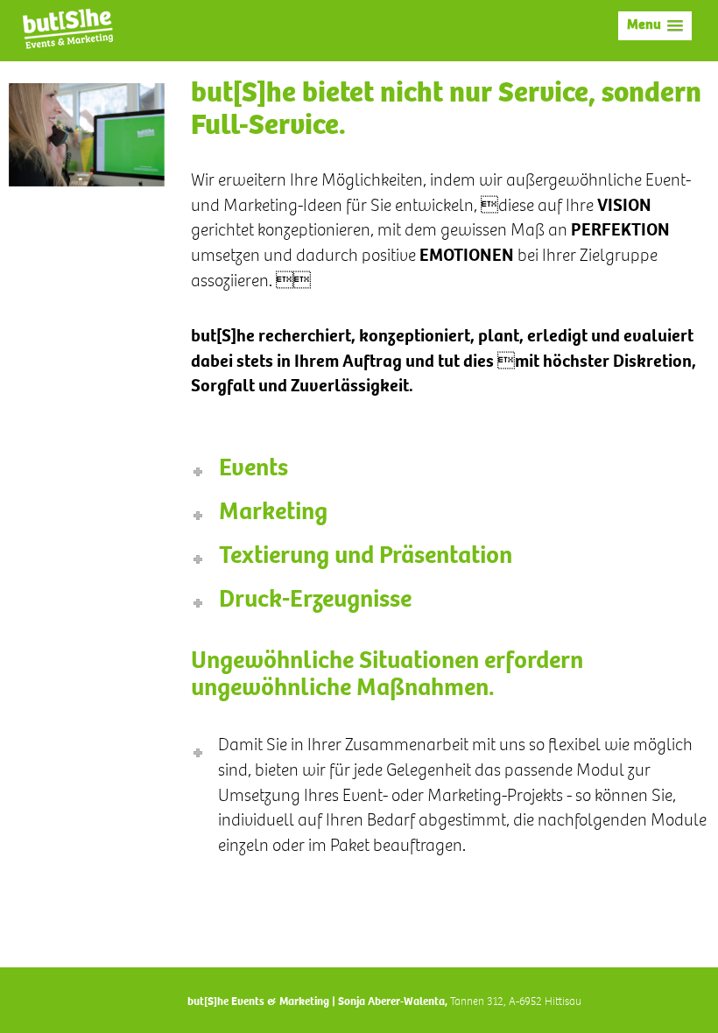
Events (253, 470)
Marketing (273, 514)
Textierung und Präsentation (365, 557)
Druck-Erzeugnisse (315, 601)
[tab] (450, 470)
